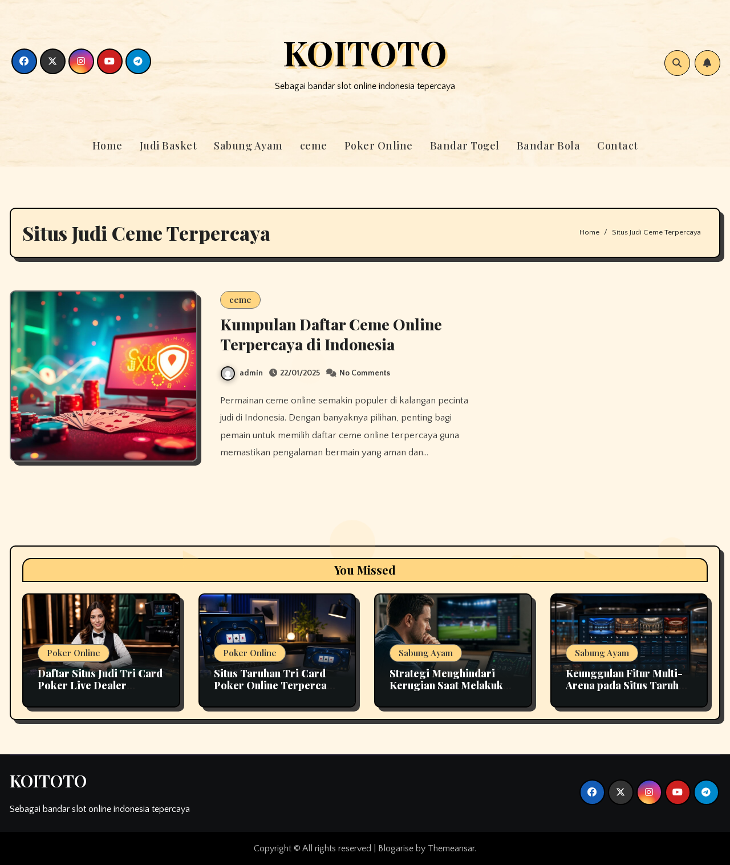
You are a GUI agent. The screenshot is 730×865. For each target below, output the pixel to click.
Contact (617, 145)
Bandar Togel (465, 145)
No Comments (364, 373)
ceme (313, 145)
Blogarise (395, 848)
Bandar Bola (549, 145)
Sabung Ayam (248, 145)
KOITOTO (365, 52)
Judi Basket (168, 145)
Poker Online (378, 145)
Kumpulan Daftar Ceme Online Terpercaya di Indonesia (331, 334)
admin (251, 373)
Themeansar (451, 848)
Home (107, 145)
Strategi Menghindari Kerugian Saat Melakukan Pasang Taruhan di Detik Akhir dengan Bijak (452, 691)
